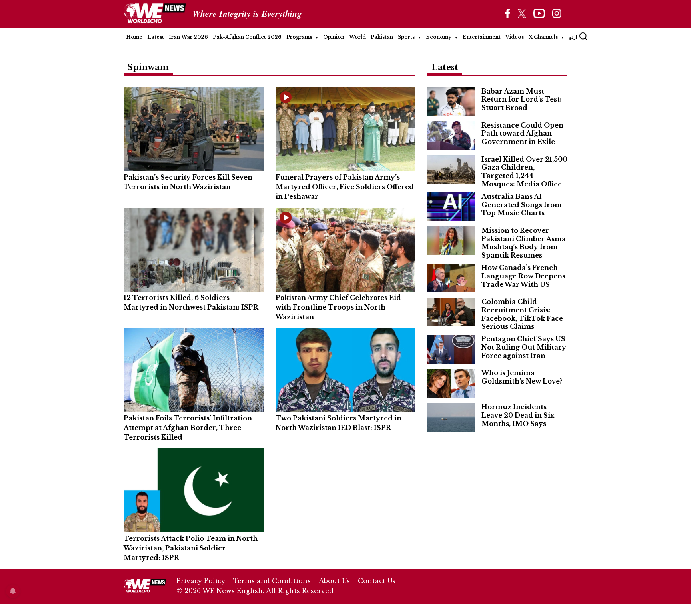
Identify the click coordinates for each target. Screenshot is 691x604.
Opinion (333, 37)
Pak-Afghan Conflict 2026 (247, 37)
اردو (573, 37)
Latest (155, 37)
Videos (514, 37)
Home (134, 37)
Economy (438, 37)
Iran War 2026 (188, 37)
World (357, 37)
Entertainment (482, 37)
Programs (299, 37)
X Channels (543, 37)
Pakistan (382, 37)
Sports (406, 37)
